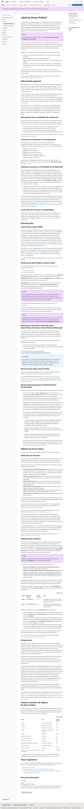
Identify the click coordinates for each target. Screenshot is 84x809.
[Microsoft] (2, 1)
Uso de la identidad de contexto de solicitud (44, 205)
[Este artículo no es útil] (71, 31)
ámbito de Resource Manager (47, 99)
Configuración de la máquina (53, 376)
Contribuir (36, 807)
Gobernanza (31, 13)
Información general (73, 15)
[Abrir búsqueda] (75, 2)
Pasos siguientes (72, 23)
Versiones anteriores (23, 807)
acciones (44, 248)
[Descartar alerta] (83, 8)
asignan (61, 94)
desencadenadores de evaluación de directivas (32, 507)
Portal (69, 5)
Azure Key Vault (37, 378)
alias (32, 110)
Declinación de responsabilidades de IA (9, 807)
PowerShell (49, 695)
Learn (22, 13)
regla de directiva (27, 163)
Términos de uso (67, 807)
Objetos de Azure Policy (74, 19)
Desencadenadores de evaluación (29, 136)
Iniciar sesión (80, 1)
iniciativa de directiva (53, 89)
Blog (30, 807)
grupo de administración (46, 645)
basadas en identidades (31, 206)
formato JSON (33, 105)
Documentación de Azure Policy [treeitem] (7, 18)
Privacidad (41, 807)
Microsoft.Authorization (28, 270)
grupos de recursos (39, 97)
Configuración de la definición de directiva (49, 321)
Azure (26, 13)
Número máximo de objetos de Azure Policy (75, 21)
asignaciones (46, 242)
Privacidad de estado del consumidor (53, 807)
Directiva (37, 13)
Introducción (71, 17)
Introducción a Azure (77, 5)
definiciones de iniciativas (35, 242)
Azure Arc (48, 70)
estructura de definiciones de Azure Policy (41, 512)
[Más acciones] (62, 14)
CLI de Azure (57, 695)
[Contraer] (15, 12)
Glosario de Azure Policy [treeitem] (8, 25)
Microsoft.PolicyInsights (28, 272)
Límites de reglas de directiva (53, 756)
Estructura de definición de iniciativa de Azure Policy (33, 637)
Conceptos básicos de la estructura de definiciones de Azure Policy (38, 769)
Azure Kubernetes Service (27, 378)
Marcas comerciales (76, 807)
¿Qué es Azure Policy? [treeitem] (8, 23)
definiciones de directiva (37, 88)
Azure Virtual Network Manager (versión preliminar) (33, 331)
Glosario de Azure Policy (28, 767)
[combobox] (8, 15)
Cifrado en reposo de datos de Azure (33, 77)
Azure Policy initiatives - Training (28, 784)
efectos (29, 162)
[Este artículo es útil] (69, 31)
